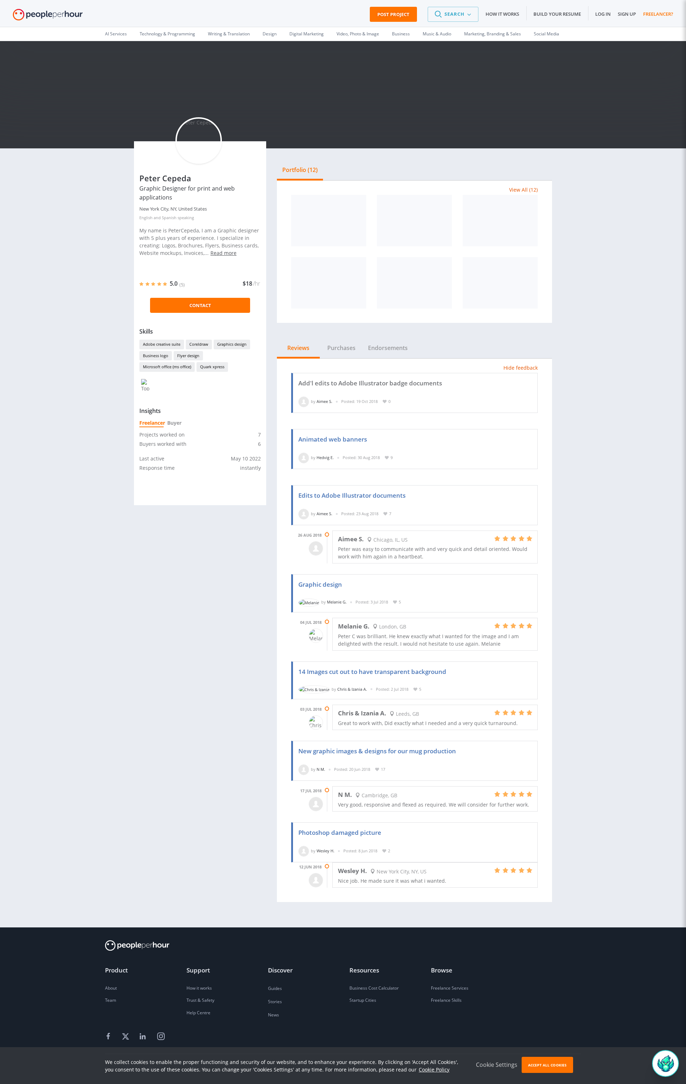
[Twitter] (126, 1036)
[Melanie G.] (308, 602)
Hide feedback (520, 367)
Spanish (169, 217)
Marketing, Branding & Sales (492, 34)
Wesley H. (325, 850)
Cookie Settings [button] (496, 1065)
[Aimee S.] (303, 401)
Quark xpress (212, 366)
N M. (321, 769)
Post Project (393, 14)
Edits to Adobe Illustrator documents (352, 495)
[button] (453, 14)
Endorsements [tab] (388, 348)
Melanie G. (337, 602)
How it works (502, 14)
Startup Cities (362, 1000)
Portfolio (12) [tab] (300, 170)
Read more (223, 253)
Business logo (155, 355)
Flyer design (188, 355)
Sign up (627, 14)
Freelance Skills (446, 1000)
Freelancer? (658, 14)
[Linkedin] (143, 1036)
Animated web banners (332, 439)
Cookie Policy (434, 1069)
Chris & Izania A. (352, 689)
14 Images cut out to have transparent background (372, 671)
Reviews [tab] (298, 348)
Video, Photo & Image (358, 34)
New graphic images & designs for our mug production (377, 751)
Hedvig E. (325, 457)
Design (270, 34)
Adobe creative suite (161, 344)
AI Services (116, 34)
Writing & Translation (229, 34)
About (111, 988)
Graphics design (232, 344)
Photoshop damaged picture (339, 832)
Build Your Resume (557, 14)
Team (110, 1000)
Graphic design (320, 584)
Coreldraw (198, 344)
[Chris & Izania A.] (314, 689)
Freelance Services (449, 988)
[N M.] (303, 769)
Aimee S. (324, 401)
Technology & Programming (167, 34)
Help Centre (198, 1013)
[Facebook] (109, 1036)
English (146, 217)
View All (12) (523, 189)
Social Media (546, 34)
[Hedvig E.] (303, 457)
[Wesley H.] (303, 850)
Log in (603, 14)
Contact (200, 305)
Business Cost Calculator (374, 988)
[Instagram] (160, 1036)
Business (401, 34)
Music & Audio (437, 34)
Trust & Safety (200, 1000)
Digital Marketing (306, 34)
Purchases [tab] (341, 348)
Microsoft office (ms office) (167, 366)
